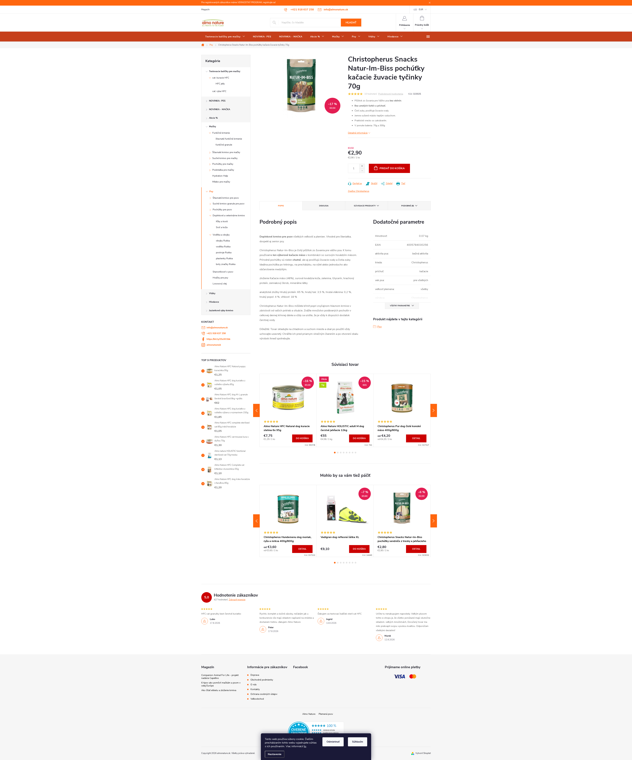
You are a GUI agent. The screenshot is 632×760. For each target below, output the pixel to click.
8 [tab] (355, 452)
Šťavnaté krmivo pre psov (226, 197)
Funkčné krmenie (221, 132)
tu (305, 746)
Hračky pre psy (220, 277)
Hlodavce (214, 301)
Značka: (358, 191)
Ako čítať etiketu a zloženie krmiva (218, 690)
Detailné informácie (358, 132)
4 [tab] (343, 452)
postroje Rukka (223, 252)
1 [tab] (335, 452)
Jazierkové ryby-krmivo (221, 310)
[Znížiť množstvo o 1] (362, 170)
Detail (416, 438)
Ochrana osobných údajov (263, 694)
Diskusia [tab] (324, 205)
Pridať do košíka (392, 168)
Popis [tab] (281, 205)
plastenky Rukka (224, 258)
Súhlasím (357, 742)
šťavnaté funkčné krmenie (229, 138)
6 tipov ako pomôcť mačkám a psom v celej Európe (220, 684)
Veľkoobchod (257, 699)
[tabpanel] (288, 410)
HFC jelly (220, 83)
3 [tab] (341, 452)
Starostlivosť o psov (223, 271)
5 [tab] (346, 452)
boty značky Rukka (225, 264)
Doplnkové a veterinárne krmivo (229, 215)
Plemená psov (326, 714)
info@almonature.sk (217, 327)
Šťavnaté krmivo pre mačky (226, 152)
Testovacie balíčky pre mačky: (224, 71)
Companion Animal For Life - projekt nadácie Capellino (220, 677)
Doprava (254, 675)
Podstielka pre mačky (223, 169)
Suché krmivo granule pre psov (228, 203)
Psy (211, 191)
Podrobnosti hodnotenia (390, 94)
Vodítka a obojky (221, 234)
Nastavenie (274, 754)
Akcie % (213, 117)
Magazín (205, 9)
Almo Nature (308, 714)
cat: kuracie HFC (220, 77)
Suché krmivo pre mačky (224, 158)
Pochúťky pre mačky (222, 164)
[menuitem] (225, 37)
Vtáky (212, 293)
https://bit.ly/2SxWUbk (218, 339)
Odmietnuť (333, 742)
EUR (421, 9)
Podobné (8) (407, 205)
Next (433, 410)
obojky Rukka (223, 240)
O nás (253, 684)
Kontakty (255, 689)
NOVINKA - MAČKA (219, 109)
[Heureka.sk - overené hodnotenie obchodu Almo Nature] (316, 732)
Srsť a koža (221, 227)
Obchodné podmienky (261, 680)
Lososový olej (220, 283)
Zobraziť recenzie (237, 599)
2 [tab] (338, 452)
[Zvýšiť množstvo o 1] (362, 166)
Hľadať (351, 22)
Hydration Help (220, 175)
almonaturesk (214, 344)
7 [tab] (352, 452)
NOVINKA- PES (217, 100)
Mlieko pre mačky (221, 181)
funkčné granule (224, 144)
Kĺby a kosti (222, 221)
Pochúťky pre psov (222, 209)
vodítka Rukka (223, 246)
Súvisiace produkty (365, 205)
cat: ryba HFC (219, 91)
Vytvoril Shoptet (423, 753)
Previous (256, 410)
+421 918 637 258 (216, 333)
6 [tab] (349, 452)
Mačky (212, 126)
